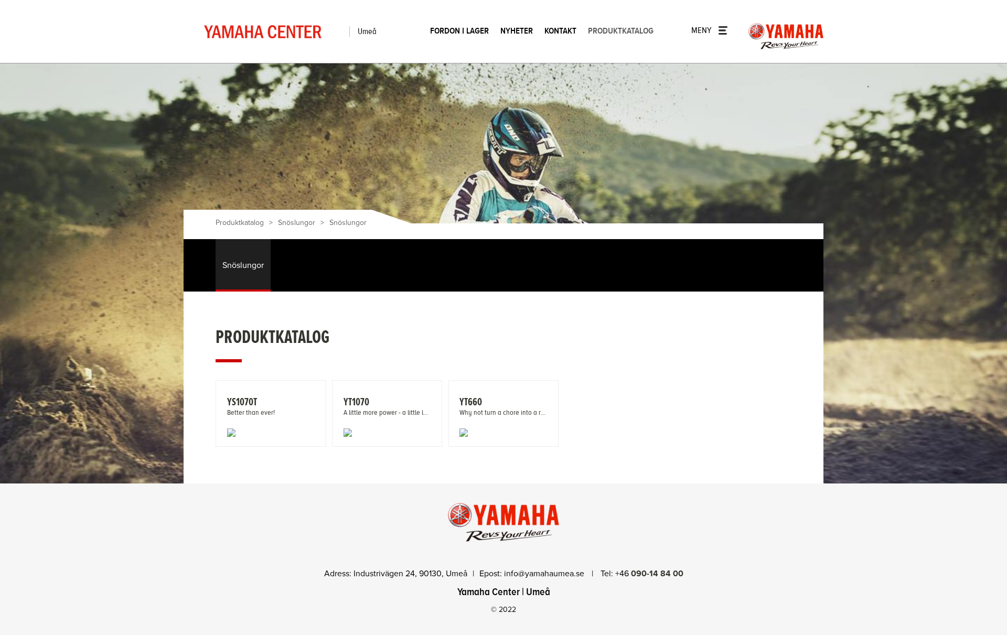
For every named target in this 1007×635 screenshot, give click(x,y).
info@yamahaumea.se (545, 573)
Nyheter (516, 31)
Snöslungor (296, 222)
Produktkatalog (621, 31)
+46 (649, 573)
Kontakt (560, 31)
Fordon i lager (459, 31)
